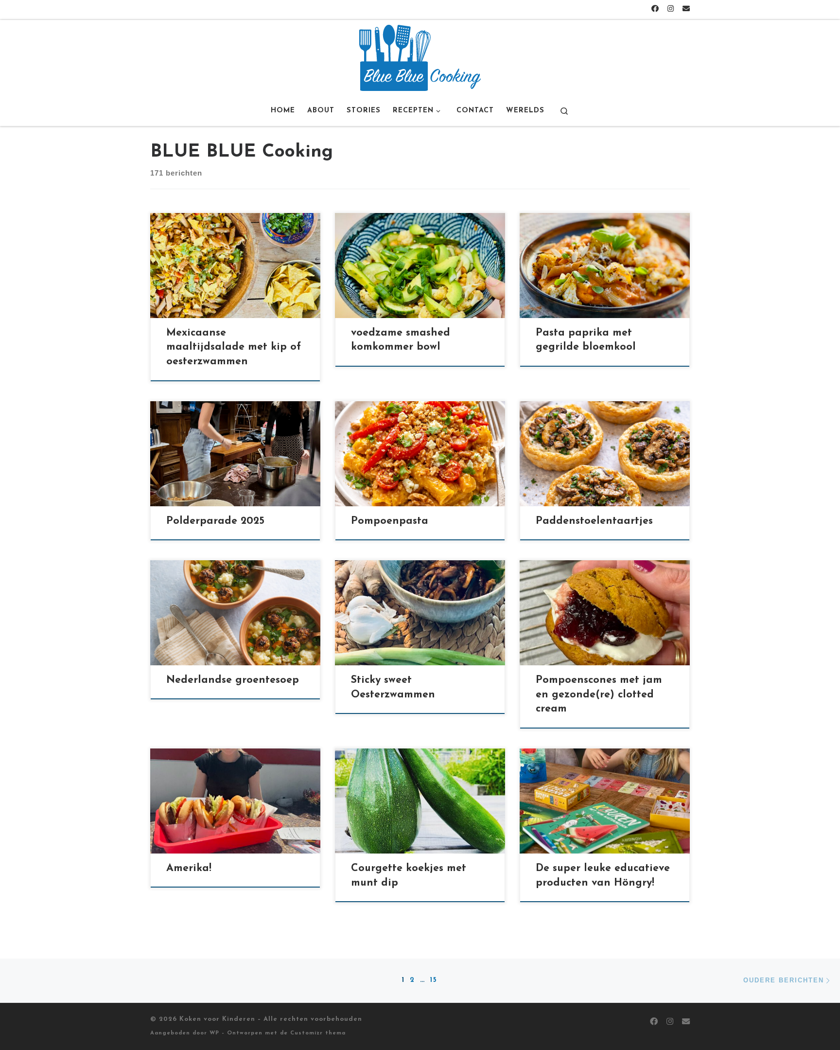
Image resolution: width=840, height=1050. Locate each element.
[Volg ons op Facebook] (655, 9)
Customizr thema (318, 1033)
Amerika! (188, 868)
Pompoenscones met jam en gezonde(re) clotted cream (599, 694)
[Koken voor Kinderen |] (420, 57)
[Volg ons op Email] (686, 9)
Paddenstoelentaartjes (594, 521)
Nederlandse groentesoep (232, 680)
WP (214, 1033)
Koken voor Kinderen (217, 1019)
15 (434, 980)
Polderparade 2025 (215, 521)
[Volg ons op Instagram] (670, 9)
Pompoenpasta (389, 521)
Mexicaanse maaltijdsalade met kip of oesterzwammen (233, 347)
